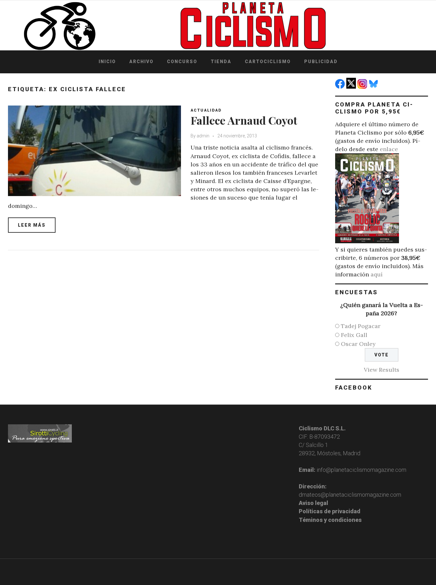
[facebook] (340, 86)
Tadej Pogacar (360, 326)
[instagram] (363, 86)
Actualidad (206, 110)
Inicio (107, 61)
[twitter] (351, 86)
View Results (381, 369)
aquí (377, 274)
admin (203, 135)
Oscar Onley (358, 343)
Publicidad (321, 61)
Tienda (221, 61)
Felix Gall (354, 335)
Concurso (182, 61)
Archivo (141, 61)
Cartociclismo (268, 61)
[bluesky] (374, 86)
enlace (389, 149)
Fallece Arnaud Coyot (244, 120)
